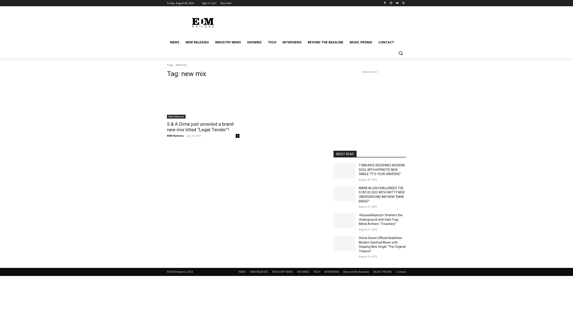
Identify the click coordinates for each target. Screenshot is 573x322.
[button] (400, 53)
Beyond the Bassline (356, 272)
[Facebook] (384, 3)
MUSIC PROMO (382, 272)
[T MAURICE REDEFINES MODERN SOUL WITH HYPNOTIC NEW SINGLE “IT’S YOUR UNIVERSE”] (344, 170)
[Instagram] (391, 3)
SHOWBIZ (303, 272)
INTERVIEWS (332, 272)
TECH (317, 272)
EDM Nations (175, 135)
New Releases (176, 116)
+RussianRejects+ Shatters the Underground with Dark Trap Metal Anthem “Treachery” (380, 219)
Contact (401, 272)
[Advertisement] (369, 102)
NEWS (242, 272)
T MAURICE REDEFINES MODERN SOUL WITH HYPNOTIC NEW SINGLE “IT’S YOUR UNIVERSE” (382, 169)
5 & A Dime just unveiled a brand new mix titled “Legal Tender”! (200, 126)
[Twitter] (403, 3)
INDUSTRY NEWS (282, 272)
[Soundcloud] (397, 3)
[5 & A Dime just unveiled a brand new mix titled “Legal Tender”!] (203, 100)
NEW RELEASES (259, 272)
